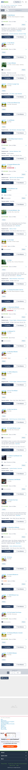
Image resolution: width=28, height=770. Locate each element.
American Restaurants (18, 261)
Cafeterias (22, 64)
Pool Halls (9, 16)
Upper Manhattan (18, 93)
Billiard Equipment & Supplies (18, 16)
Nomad (14, 228)
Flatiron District (21, 278)
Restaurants (14, 104)
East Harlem (11, 93)
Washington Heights (21, 129)
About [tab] (2, 752)
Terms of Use (12, 765)
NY (4, 5)
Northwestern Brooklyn (21, 320)
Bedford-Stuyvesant (13, 419)
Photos (23, 24)
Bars (13, 44)
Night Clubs (3, 727)
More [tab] (2, 758)
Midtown (11, 228)
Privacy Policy (4, 763)
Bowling (2, 726)
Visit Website (21, 37)
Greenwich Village (22, 33)
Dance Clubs (4, 729)
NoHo (20, 151)
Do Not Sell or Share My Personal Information (17, 763)
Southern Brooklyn (13, 468)
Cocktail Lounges (15, 64)
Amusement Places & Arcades (18, 308)
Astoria (10, 546)
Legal (17, 765)
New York (8, 5)
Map (7, 10)
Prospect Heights (12, 320)
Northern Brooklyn (21, 419)
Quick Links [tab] (4, 755)
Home (2, 5)
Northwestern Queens (17, 546)
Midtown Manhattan (13, 278)
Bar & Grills (3, 728)
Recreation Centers (14, 5)
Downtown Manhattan (13, 33)
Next (18, 672)
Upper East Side (12, 177)
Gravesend (20, 468)
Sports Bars (16, 211)
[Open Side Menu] (26, 2)
